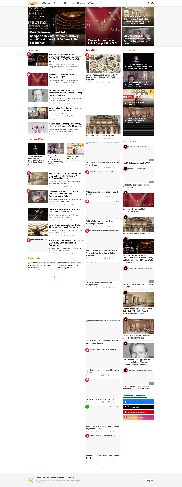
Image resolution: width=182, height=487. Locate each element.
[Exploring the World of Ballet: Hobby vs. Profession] (138, 135)
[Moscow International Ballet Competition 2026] (103, 26)
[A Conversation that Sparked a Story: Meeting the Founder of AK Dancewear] (38, 135)
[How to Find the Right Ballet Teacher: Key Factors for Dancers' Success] (138, 133)
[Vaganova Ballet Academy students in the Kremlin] (138, 128)
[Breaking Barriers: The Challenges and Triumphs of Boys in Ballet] (138, 131)
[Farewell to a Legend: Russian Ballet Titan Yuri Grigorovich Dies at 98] (38, 236)
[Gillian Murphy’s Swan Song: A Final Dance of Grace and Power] (38, 221)
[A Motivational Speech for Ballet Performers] (138, 126)
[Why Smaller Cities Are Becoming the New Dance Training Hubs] (38, 119)
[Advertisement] (103, 99)
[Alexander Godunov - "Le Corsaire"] (138, 129)
